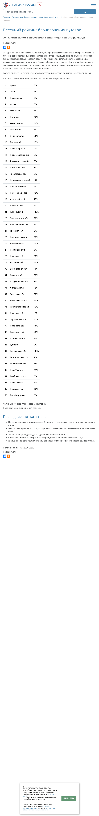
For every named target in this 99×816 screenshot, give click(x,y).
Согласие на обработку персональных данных (39, 809)
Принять (68, 798)
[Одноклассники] (8, 47)
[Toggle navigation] (93, 4)
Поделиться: (9, 43)
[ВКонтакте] (4, 47)
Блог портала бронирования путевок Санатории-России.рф (37, 17)
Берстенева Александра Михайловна (28, 404)
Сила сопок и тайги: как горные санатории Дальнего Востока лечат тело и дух (45, 437)
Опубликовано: (10, 448)
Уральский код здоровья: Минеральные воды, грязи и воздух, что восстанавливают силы (51, 441)
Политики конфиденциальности (36, 807)
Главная (6, 17)
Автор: (6, 404)
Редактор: (8, 408)
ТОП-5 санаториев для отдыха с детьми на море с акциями (36, 434)
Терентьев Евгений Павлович (27, 408)
